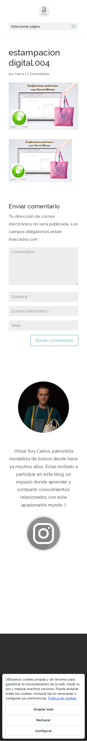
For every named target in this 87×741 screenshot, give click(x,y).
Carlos (19, 74)
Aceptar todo (44, 709)
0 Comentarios (38, 74)
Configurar (43, 731)
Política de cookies (62, 698)
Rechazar (43, 720)
